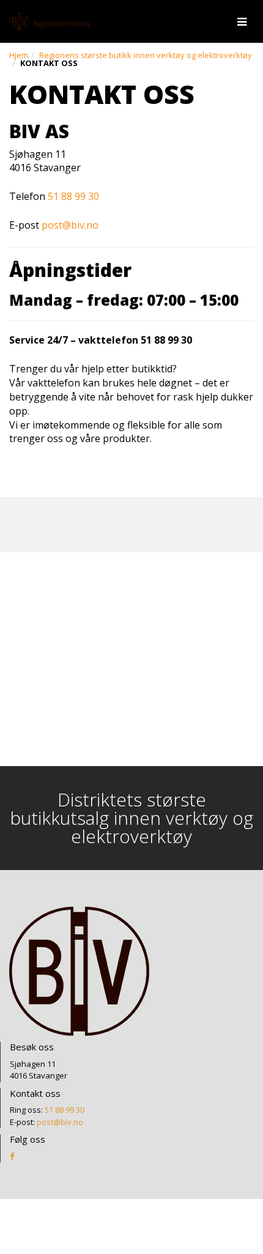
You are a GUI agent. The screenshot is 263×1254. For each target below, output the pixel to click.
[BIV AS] (49, 21)
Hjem (18, 55)
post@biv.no (70, 225)
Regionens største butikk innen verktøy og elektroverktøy (145, 55)
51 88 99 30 (73, 196)
